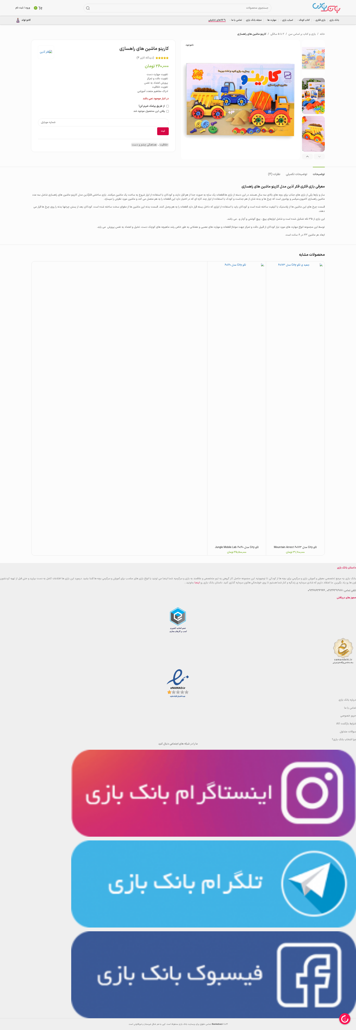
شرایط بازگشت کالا (346, 724)
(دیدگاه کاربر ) (145, 58)
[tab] (319, 172)
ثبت (163, 131)
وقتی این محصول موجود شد (149, 111)
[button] (319, 156)
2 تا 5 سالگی (277, 34)
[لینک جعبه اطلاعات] (23, 20)
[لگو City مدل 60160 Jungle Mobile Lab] (236, 403)
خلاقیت (164, 145)
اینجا (197, 583)
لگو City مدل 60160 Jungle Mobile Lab (237, 547)
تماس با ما (350, 708)
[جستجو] (88, 8)
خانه (322, 34)
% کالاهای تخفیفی (217, 20)
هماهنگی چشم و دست (144, 145)
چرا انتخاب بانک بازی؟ (344, 740)
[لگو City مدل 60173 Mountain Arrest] (295, 403)
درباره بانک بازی (347, 700)
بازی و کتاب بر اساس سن (302, 34)
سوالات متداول (348, 732)
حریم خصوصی (348, 716)
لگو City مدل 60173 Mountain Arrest (295, 547)
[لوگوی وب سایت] (326, 8)
